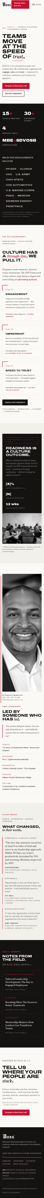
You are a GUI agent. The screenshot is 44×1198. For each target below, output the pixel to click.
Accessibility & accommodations (18, 1178)
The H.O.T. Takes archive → (17, 964)
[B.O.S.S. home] (6, 4)
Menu (38, 4)
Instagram (18, 1161)
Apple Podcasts (20, 1164)
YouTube (6, 1164)
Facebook (30, 1161)
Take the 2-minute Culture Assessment (21, 1154)
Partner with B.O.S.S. (19, 4)
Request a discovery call (16, 86)
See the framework (13, 93)
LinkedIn (6, 1161)
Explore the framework (15, 402)
